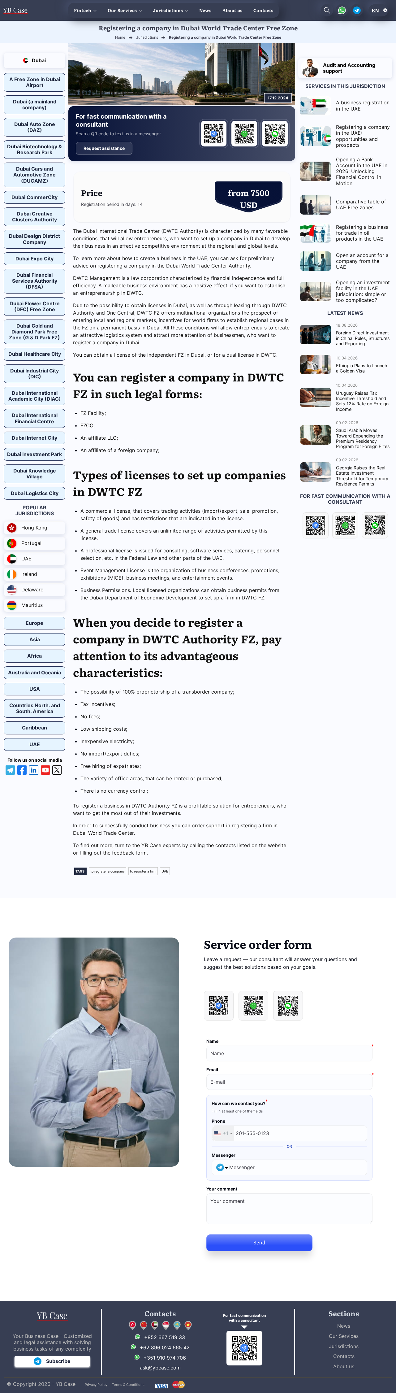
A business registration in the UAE (363, 105)
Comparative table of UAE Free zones (361, 204)
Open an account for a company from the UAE (362, 261)
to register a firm (143, 871)
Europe (34, 623)
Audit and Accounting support (349, 68)
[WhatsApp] (244, 133)
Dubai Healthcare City (34, 354)
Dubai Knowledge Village (34, 474)
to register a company (107, 871)
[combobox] (223, 1133)
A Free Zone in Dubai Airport (34, 82)
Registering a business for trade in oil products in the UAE (362, 233)
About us (232, 10)
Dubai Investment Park (34, 454)
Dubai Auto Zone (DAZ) (34, 127)
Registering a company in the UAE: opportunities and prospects (363, 136)
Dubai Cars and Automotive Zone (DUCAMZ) (34, 175)
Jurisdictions (168, 10)
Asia (34, 639)
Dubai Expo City (34, 258)
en (375, 10)
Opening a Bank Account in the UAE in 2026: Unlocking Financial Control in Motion (361, 171)
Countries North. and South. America (34, 708)
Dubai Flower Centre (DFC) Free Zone (35, 306)
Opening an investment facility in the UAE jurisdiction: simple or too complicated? (363, 291)
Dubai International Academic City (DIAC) (34, 396)
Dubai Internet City (34, 438)
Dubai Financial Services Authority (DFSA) (34, 281)
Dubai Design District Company (34, 239)
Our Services (122, 10)
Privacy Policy (96, 1384)
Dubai (38, 60)
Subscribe (58, 1361)
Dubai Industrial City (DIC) (34, 374)
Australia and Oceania (34, 672)
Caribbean (34, 728)
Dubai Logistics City (34, 493)
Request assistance (104, 148)
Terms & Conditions (128, 1384)
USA (34, 689)
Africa (34, 656)
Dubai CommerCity (34, 197)
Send (259, 1242)
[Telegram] (214, 133)
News (205, 10)
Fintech (82, 10)
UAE (34, 744)
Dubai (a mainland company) (34, 104)
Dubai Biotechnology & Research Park (34, 149)
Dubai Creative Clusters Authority (34, 217)
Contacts (263, 10)
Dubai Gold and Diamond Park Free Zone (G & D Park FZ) (34, 332)
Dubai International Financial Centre (35, 418)
